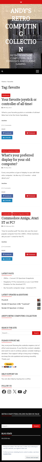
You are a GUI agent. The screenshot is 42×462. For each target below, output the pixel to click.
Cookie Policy (7, 454)
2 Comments (7, 188)
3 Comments (7, 246)
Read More (4, 120)
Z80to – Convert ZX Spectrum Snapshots (19, 278)
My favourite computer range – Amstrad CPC (20, 288)
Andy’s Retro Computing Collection (19, 316)
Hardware (6, 95)
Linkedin (7, 137)
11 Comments (7, 125)
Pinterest (31, 133)
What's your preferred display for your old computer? (18, 159)
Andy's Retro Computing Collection (21, 30)
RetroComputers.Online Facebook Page (20, 414)
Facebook (8, 133)
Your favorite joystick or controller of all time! (19, 101)
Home (4, 82)
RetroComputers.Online (10, 151)
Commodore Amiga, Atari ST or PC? (20, 220)
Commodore (6, 214)
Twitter (20, 133)
